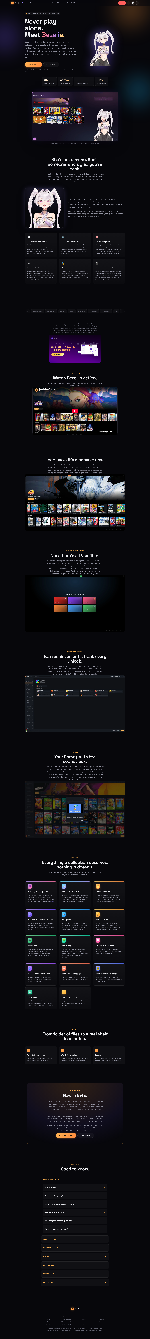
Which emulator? (66, 1322)
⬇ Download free (33, 64)
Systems (40, 3)
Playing (46, 1256)
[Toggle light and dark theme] (137, 3)
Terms (101, 1317)
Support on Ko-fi (85, 1135)
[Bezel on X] (128, 3)
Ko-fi (84, 1324)
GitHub (73, 3)
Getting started (49, 1239)
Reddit (84, 1319)
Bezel (16, 3)
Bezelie (24, 3)
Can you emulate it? (66, 1319)
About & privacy (49, 1282)
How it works (50, 3)
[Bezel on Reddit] (133, 3)
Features (32, 3)
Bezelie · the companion (52, 1180)
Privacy (102, 1319)
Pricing (48, 1324)
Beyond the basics (50, 1274)
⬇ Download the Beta (66, 1135)
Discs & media (48, 1265)
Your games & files (50, 1247)
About (48, 1319)
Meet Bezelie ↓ (51, 64)
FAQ (57, 3)
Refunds (101, 1322)
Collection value (66, 1324)
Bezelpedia (65, 3)
